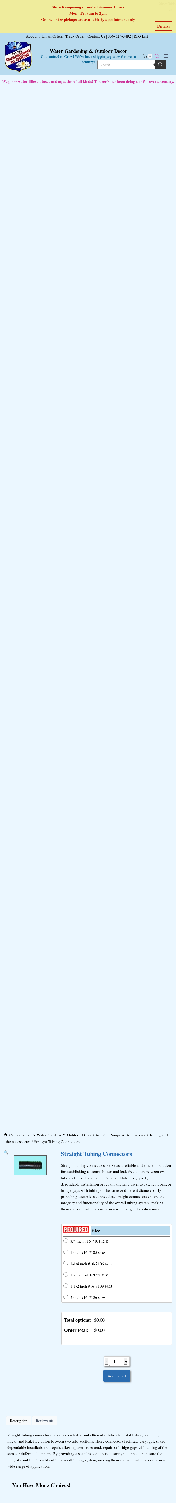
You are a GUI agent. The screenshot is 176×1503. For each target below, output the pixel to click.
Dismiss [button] (163, 26)
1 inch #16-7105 (87, 1252)
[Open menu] (166, 56)
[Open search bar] (157, 56)
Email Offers (52, 36)
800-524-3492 (119, 36)
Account (33, 36)
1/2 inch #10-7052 (89, 1275)
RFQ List (141, 36)
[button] (6, 1152)
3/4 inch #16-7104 (89, 1241)
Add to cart (116, 1376)
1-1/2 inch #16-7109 (91, 1286)
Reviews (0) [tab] (44, 1420)
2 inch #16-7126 (87, 1297)
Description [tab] (19, 1420)
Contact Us (96, 36)
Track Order (75, 36)
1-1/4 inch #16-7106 (91, 1263)
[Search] (160, 64)
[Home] (6, 1135)
